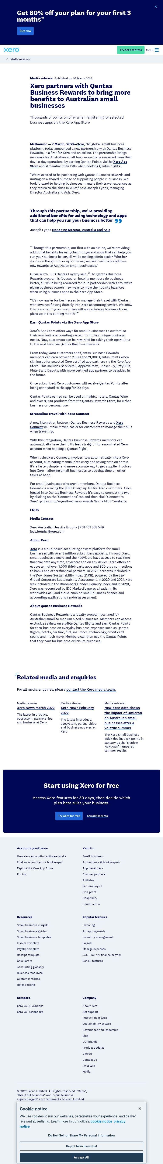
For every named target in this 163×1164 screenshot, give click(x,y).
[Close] (140, 1108)
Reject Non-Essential (81, 1146)
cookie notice (101, 1121)
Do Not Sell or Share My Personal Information (81, 1135)
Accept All (81, 1157)
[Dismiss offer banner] (155, 6)
